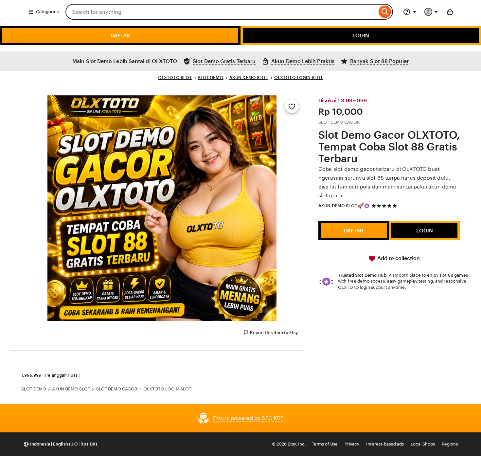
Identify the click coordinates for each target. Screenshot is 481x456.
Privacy (352, 444)
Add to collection (398, 258)
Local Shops (423, 444)
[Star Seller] (367, 206)
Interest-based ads (385, 444)
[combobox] (221, 12)
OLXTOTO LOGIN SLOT (298, 77)
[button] (60, 444)
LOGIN (360, 35)
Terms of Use (325, 444)
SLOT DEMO (210, 77)
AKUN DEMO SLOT (248, 77)
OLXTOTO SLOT (175, 77)
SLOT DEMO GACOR (116, 389)
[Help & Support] (409, 12)
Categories (47, 11)
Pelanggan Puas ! (62, 375)
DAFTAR (120, 35)
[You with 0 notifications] (431, 12)
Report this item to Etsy (274, 332)
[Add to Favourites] (292, 106)
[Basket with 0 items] (450, 12)
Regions (450, 444)
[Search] (385, 12)
